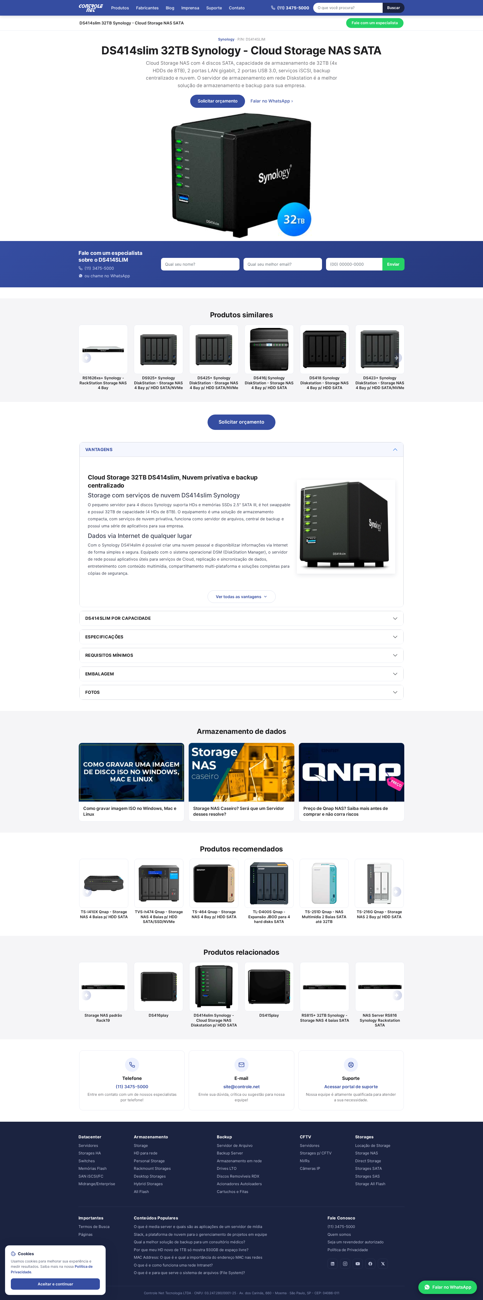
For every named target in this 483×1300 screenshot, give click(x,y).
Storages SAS (367, 1176)
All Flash (141, 1191)
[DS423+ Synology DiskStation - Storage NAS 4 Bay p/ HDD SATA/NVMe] (380, 349)
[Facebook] (370, 1264)
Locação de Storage (372, 1145)
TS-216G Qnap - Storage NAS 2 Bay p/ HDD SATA (379, 914)
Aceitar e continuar (55, 1284)
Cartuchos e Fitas (232, 1191)
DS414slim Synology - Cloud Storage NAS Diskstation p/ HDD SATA (214, 1020)
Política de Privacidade (348, 1249)
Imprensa (190, 7)
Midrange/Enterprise (96, 1183)
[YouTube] (358, 1264)
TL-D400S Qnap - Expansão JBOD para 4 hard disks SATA (269, 916)
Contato (237, 7)
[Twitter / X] (383, 1264)
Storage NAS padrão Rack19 (103, 1018)
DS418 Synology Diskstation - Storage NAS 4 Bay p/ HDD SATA (324, 382)
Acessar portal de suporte (351, 1086)
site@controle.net (241, 1086)
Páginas (85, 1234)
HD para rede (145, 1153)
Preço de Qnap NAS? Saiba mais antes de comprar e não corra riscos (345, 811)
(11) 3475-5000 (132, 1086)
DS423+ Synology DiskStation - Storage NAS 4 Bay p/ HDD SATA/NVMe (379, 382)
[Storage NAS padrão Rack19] (103, 986)
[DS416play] (158, 986)
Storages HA (89, 1153)
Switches (86, 1160)
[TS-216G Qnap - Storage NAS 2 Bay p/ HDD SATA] (379, 883)
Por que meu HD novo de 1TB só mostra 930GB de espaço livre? (191, 1249)
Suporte (214, 7)
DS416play (159, 1015)
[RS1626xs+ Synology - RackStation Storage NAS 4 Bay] (103, 349)
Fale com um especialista (375, 22)
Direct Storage (368, 1160)
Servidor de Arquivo (235, 1145)
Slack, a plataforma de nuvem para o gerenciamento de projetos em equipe (200, 1234)
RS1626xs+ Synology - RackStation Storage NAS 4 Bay (103, 382)
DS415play (269, 1015)
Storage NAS (366, 1153)
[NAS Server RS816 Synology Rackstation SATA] (380, 986)
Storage (141, 1145)
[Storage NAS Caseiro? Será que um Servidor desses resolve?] (241, 772)
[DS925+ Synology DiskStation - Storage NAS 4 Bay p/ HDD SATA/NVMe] (158, 349)
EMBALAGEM (99, 673)
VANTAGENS (98, 449)
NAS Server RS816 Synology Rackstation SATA (380, 1020)
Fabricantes (147, 7)
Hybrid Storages (148, 1183)
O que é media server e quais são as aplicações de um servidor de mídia (198, 1226)
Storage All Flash (370, 1183)
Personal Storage (149, 1160)
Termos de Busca (93, 1226)
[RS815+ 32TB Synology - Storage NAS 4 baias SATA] (324, 986)
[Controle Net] (91, 8)
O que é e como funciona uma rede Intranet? (173, 1265)
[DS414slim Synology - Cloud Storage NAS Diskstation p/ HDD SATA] (213, 986)
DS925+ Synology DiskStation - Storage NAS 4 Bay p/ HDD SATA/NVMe (158, 382)
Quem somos (339, 1234)
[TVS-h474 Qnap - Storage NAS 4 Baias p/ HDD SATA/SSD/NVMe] (158, 883)
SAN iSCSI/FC (90, 1176)
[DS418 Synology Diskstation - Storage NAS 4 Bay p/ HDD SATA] (324, 349)
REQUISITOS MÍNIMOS (109, 655)
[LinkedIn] (333, 1264)
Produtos (120, 7)
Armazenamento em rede (239, 1160)
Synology (226, 39)
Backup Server (230, 1153)
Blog (170, 7)
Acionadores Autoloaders (239, 1183)
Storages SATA (368, 1168)
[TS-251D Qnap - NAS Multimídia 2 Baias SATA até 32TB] (324, 883)
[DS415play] (269, 986)
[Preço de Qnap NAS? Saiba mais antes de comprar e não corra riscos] (351, 772)
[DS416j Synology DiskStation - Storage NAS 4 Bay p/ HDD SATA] (269, 349)
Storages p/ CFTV (316, 1153)
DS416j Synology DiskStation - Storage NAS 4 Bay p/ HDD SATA (269, 382)
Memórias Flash (92, 1168)
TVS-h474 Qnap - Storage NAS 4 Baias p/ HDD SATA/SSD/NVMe (159, 916)
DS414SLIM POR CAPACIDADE (118, 618)
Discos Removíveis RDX (238, 1176)
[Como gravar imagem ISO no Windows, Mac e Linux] (131, 772)
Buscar (393, 7)
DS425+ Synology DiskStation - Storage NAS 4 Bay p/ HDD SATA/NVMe (213, 382)
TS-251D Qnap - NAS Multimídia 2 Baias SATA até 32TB (324, 916)
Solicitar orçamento (217, 101)
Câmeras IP (310, 1168)
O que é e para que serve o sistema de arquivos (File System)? (189, 1272)
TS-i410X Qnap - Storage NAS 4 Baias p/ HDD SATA (104, 914)
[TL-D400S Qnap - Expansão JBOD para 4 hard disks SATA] (269, 883)
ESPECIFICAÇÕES (104, 636)
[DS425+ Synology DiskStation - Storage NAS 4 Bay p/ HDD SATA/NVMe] (213, 349)
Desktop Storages (150, 1176)
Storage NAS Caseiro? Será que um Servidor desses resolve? (238, 811)
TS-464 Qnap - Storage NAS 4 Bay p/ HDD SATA (214, 914)
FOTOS (92, 692)
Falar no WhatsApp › (272, 101)
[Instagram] (345, 1264)
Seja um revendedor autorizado (356, 1242)
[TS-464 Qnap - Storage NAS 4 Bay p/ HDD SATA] (213, 883)
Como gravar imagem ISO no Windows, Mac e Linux (129, 811)
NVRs (305, 1160)
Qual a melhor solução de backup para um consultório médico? (189, 1242)
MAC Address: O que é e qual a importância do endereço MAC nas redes (198, 1257)
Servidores (88, 1145)
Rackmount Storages (152, 1168)
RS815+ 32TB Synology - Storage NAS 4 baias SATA (324, 1018)
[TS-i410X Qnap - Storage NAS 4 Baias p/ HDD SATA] (103, 883)
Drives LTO (226, 1168)
